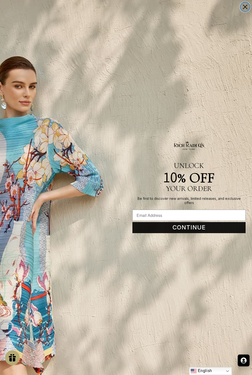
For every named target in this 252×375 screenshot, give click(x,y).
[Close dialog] (245, 7)
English (204, 371)
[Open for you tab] (244, 360)
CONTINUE (189, 227)
